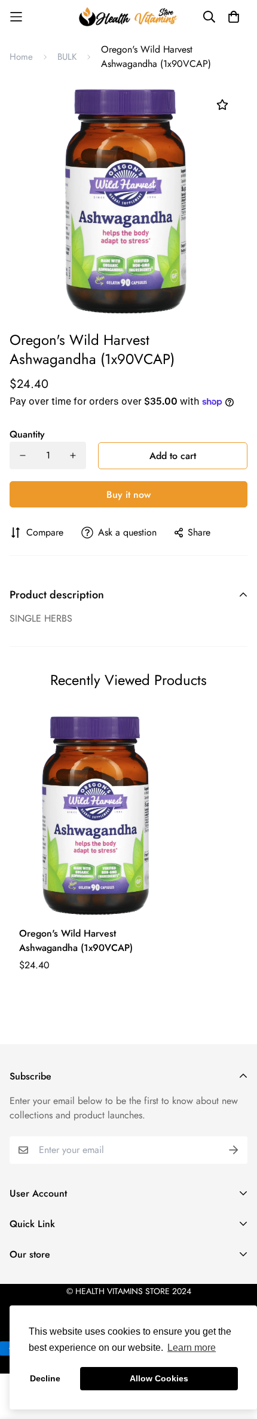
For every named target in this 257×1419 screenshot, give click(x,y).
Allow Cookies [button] (159, 1378)
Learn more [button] (191, 1347)
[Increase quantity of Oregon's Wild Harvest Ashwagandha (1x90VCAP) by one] (73, 455)
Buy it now (128, 494)
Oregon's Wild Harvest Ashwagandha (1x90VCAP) (76, 940)
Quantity (27, 434)
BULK (67, 56)
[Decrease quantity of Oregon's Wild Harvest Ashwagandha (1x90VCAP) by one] (23, 455)
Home (21, 56)
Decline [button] (45, 1378)
